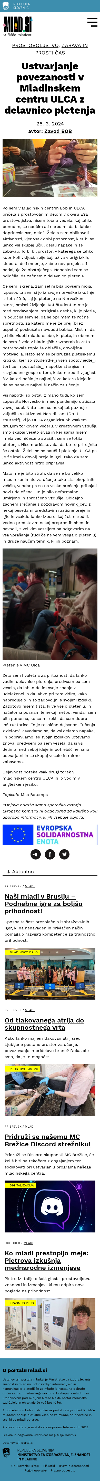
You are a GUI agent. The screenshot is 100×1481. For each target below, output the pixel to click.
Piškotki (49, 1466)
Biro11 (35, 1466)
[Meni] (92, 22)
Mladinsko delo (24, 952)
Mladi (30, 886)
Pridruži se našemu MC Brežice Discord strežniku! (48, 1140)
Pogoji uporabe (36, 1470)
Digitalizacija (22, 1185)
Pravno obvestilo (63, 1470)
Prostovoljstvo (35, 45)
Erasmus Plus (22, 1303)
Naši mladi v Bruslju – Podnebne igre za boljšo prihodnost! (44, 903)
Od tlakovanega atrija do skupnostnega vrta (44, 1023)
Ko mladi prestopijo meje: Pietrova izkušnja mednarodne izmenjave (46, 1260)
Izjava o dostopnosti (74, 1466)
